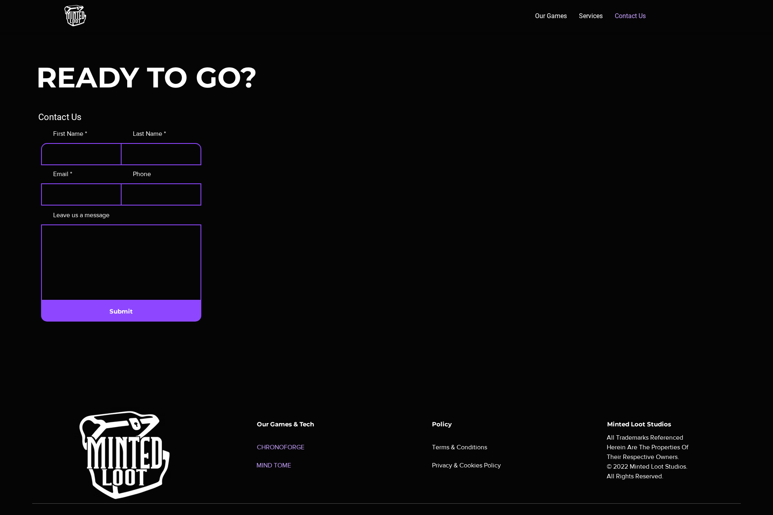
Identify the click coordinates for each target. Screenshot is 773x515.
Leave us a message (81, 215)
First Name (68, 134)
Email (60, 174)
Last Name (147, 134)
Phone (142, 174)
